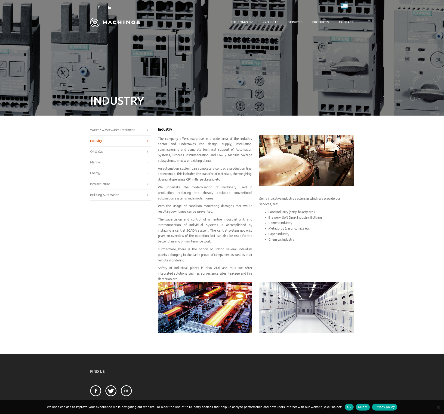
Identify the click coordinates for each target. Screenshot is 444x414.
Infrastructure (100, 184)
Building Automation (104, 195)
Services (295, 22)
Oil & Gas (96, 151)
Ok (349, 407)
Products (320, 22)
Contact (346, 22)
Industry (96, 141)
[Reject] (438, 407)
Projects (270, 22)
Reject (363, 407)
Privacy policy (384, 407)
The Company (242, 22)
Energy (95, 173)
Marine (95, 162)
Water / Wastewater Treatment (112, 130)
